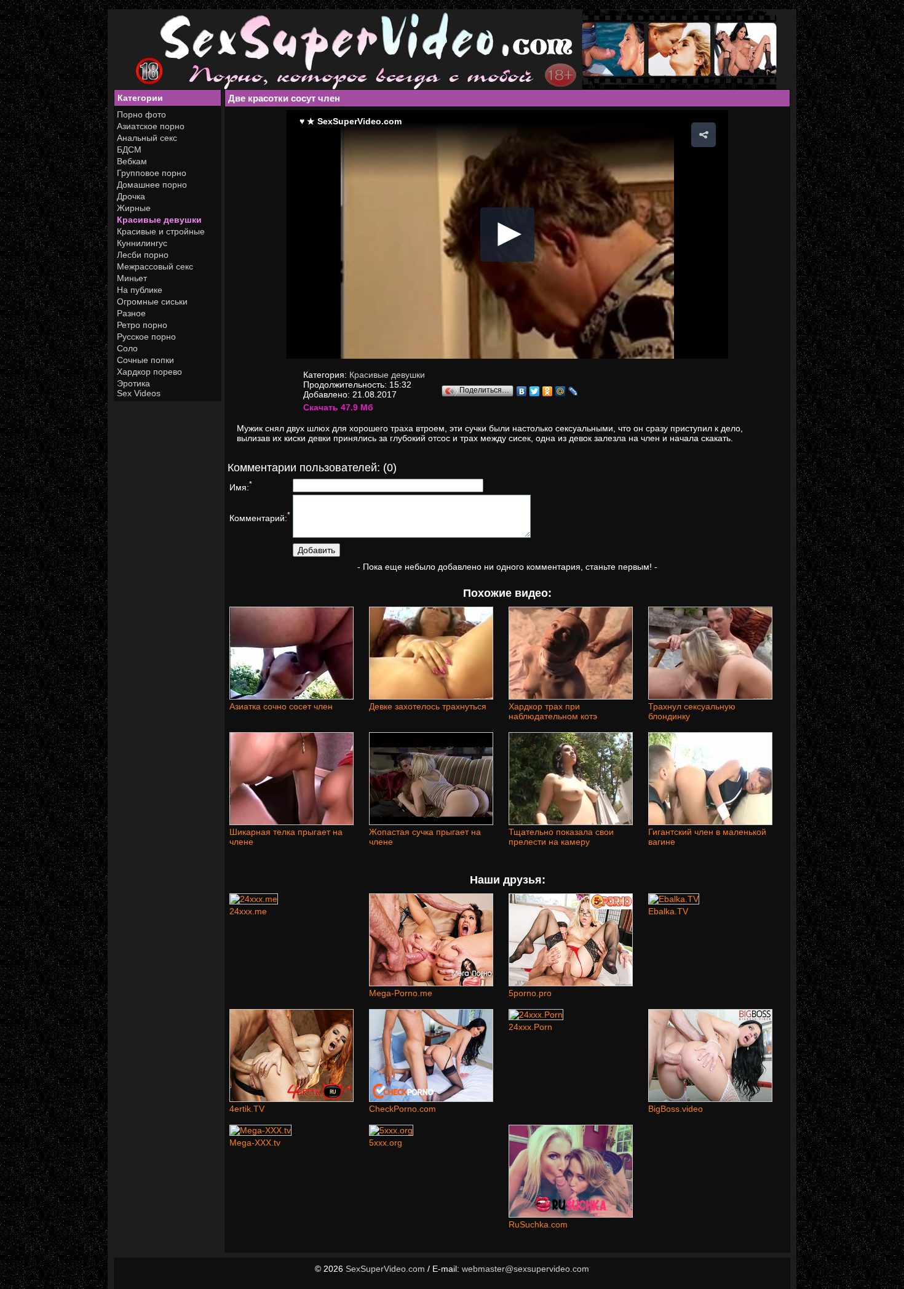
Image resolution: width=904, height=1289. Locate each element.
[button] (703, 134)
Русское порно (146, 336)
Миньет (132, 278)
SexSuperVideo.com (385, 1269)
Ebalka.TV (668, 911)
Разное (131, 313)
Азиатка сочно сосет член (281, 706)
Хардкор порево (149, 372)
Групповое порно (151, 173)
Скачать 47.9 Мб (338, 407)
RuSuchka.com (538, 1224)
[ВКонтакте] (521, 391)
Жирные (134, 208)
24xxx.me (248, 911)
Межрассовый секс (155, 266)
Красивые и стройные (161, 231)
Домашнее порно (152, 185)
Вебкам (132, 161)
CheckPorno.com (402, 1109)
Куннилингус (142, 243)
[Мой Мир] (560, 391)
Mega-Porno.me (400, 993)
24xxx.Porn (530, 1027)
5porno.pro (530, 993)
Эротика (133, 383)
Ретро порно (142, 325)
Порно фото (141, 114)
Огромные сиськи (152, 301)
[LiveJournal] (573, 391)
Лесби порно (143, 255)
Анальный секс (147, 138)
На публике (139, 290)
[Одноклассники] (547, 391)
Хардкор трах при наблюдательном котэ (553, 711)
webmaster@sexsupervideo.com (525, 1269)
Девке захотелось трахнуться (427, 706)
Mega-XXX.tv (254, 1142)
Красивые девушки (159, 220)
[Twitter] (534, 391)
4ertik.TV (246, 1109)
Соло (127, 348)
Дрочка (131, 196)
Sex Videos (139, 393)
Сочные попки (145, 360)
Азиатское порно (150, 126)
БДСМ (129, 149)
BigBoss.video (675, 1109)
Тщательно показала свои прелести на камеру (561, 837)
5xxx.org (385, 1142)
